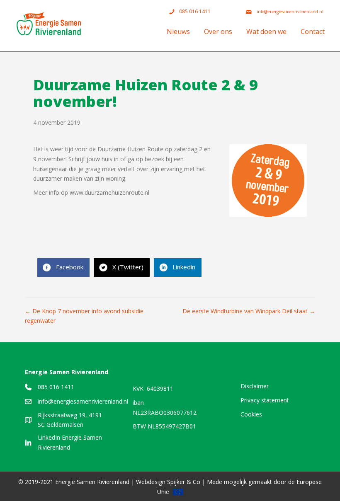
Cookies (251, 414)
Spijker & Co (183, 482)
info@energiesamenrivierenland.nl (83, 401)
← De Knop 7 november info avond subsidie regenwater (84, 316)
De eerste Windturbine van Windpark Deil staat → (248, 311)
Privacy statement (264, 400)
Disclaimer (254, 386)
